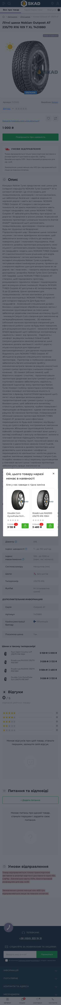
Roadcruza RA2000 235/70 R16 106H (42, 514)
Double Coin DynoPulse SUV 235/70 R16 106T (15, 515)
